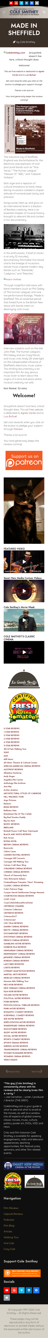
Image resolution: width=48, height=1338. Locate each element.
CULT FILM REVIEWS (13, 923)
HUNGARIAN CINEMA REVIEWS (18, 950)
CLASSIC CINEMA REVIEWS (16, 885)
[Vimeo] (21, 3)
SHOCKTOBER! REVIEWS (15, 1029)
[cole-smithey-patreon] (24, 1273)
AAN (6, 755)
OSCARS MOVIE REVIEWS (16, 995)
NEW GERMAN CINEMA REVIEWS (19, 988)
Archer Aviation (11, 790)
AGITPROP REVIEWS (13, 769)
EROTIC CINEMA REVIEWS (16, 930)
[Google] (16, 3)
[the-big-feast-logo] (24, 678)
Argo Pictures (10, 800)
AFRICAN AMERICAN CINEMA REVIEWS (22, 766)
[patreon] (24, 460)
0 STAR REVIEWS (11, 728)
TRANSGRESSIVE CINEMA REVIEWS (20, 1049)
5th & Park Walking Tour (15, 749)
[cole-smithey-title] (24, 12)
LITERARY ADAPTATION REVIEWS (19, 971)
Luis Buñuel (30, 75)
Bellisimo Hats (10, 810)
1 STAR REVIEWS (11, 732)
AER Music (8, 759)
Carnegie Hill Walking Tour (16, 861)
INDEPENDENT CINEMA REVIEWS (19, 954)
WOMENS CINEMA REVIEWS (17, 1056)
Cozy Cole (9, 1249)
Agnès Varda (28, 412)
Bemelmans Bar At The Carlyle (18, 814)
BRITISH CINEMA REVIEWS (16, 844)
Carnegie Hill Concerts (14, 858)
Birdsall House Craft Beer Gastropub (21, 831)
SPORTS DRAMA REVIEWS (16, 1042)
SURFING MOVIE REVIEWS (16, 1046)
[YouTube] (11, 3)
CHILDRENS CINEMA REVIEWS (18, 868)
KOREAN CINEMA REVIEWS (16, 960)
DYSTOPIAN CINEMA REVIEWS (18, 936)
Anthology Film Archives (15, 783)
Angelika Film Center (13, 779)
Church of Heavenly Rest (15, 875)
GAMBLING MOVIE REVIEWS (17, 943)
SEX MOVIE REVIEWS (13, 1018)
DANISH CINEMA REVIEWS (16, 926)
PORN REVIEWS (11, 1001)
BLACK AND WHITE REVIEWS (17, 834)
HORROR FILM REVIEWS (15, 947)
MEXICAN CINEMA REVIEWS (17, 977)
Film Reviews (11, 1208)
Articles (8, 1231)
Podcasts (9, 1219)
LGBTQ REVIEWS (12, 967)
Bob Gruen (9, 837)
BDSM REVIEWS (11, 807)
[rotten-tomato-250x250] (24, 708)
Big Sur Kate (9, 820)
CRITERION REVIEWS (13, 913)
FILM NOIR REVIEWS (13, 991)
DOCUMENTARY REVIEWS (16, 933)
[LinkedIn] (27, 3)
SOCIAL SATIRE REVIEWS (15, 1036)
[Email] (37, 3)
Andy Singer (9, 776)
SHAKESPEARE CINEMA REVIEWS (19, 1025)
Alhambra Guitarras (13, 773)
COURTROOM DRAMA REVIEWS (19, 895)
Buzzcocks (8, 848)
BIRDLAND (9, 827)
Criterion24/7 (10, 916)
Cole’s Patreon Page (13, 889)
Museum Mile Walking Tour (16, 981)
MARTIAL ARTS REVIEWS (15, 974)
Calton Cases (10, 851)
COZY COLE (9, 899)
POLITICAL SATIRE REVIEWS (17, 998)
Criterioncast (10, 919)
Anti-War (8, 786)
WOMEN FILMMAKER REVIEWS (18, 1053)
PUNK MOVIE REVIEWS (14, 1008)
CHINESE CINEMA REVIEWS (16, 872)
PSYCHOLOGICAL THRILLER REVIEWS (22, 1005)
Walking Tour (11, 1237)
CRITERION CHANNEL (14, 906)
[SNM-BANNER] (24, 1165)
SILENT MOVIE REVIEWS (15, 1032)
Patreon (18, 429)
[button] (3, 12)
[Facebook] (32, 3)
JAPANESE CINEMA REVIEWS (17, 957)
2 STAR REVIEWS (11, 735)
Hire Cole (9, 1243)
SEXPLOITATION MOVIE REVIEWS (19, 1022)
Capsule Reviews (13, 1213)
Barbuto (7, 803)
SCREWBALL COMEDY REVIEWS (19, 1015)
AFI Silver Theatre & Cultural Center (20, 762)
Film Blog (9, 1225)
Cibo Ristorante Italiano (15, 878)
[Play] (24, 561)
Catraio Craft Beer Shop (15, 865)
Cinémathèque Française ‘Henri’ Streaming (23, 882)
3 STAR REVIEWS (11, 738)
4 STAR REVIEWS (11, 742)
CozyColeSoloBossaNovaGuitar (18, 902)
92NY (6, 752)
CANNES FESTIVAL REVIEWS (17, 854)
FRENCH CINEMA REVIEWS (16, 940)
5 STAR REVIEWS (11, 745)
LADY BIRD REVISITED (14, 964)
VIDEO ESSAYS (10, 1059)
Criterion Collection (13, 909)
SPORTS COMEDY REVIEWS (17, 1039)
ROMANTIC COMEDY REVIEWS (18, 1012)
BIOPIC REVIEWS (11, 824)
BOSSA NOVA (10, 841)
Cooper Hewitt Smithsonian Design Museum (24, 892)
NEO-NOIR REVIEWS (13, 984)
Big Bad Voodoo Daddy (14, 817)
